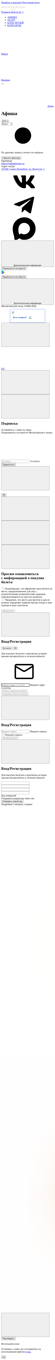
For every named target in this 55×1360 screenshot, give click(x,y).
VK (15, 648)
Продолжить (8, 611)
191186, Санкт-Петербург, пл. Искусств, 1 (23, 169)
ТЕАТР (11, 20)
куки (28, 1351)
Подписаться (8, 464)
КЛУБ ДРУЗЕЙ (15, 22)
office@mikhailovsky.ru (12, 163)
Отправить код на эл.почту (15, 694)
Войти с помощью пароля (14, 691)
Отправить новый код (12, 801)
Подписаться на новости (13, 268)
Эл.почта (35, 461)
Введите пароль (38, 731)
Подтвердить (8, 1338)
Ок (3, 1357)
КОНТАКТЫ (14, 25)
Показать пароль (13, 735)
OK (3, 495)
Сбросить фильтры (11, 158)
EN (3, 368)
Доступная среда (31, 2)
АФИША (12, 17)
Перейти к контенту (11, 2)
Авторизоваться (9, 738)
